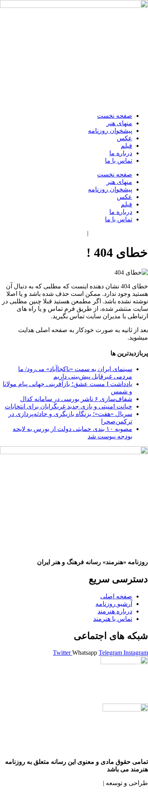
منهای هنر (119, 123)
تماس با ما (118, 160)
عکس (124, 138)
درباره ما (120, 153)
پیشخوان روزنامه (110, 130)
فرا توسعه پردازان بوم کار (67, 783)
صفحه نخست (114, 115)
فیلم (126, 145)
